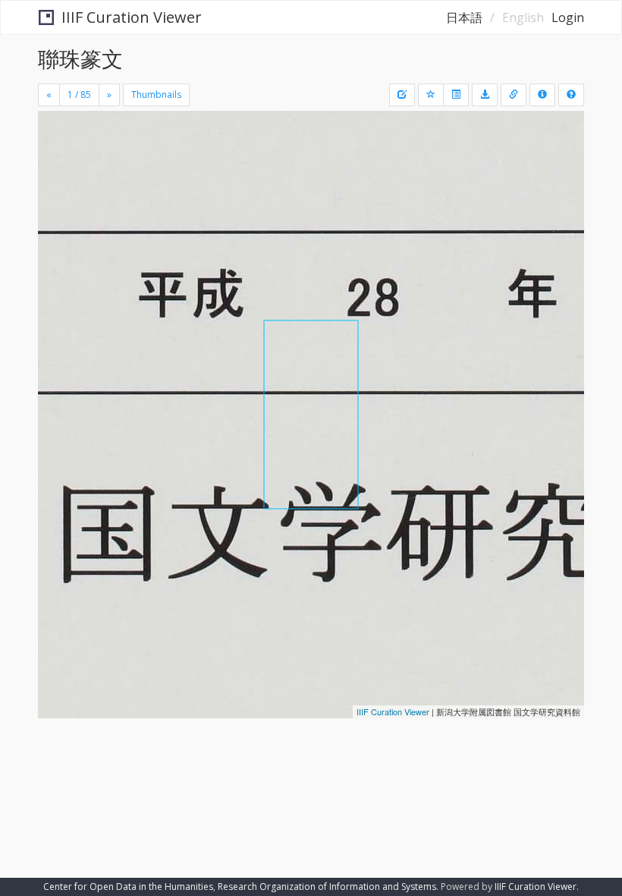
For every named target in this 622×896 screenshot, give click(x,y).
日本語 (464, 17)
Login (567, 17)
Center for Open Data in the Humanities (128, 886)
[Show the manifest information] (542, 95)
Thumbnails (156, 94)
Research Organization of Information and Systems (327, 886)
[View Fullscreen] (58, 187)
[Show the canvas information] (513, 95)
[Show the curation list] (456, 95)
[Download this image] (485, 95)
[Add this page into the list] (431, 95)
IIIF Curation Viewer (131, 17)
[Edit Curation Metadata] (402, 95)
